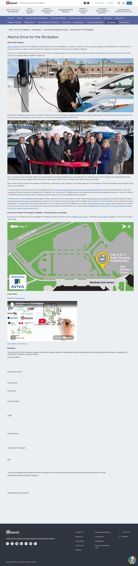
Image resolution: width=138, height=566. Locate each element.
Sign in (129, 3)
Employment (119, 18)
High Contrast (99, 3)
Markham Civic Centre (80, 217)
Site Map (78, 550)
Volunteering (124, 22)
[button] (132, 560)
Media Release (19, 298)
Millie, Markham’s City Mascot (48, 22)
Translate (110, 3)
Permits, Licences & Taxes (83, 11)
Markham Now (29, 22)
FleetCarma (105, 206)
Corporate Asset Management (36, 18)
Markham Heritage (14, 22)
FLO (37, 208)
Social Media (80, 541)
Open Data (66, 22)
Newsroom (79, 537)
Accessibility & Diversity (102, 532)
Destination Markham (58, 18)
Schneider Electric (94, 206)
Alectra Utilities (12, 47)
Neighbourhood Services (66, 11)
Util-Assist (114, 206)
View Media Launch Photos (17, 344)
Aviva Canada (106, 203)
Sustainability (111, 22)
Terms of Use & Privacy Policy (102, 546)
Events (19, 18)
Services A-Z (80, 545)
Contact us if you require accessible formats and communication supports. (30, 538)
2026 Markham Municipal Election (123, 11)
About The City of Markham (12, 11)
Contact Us (79, 532)
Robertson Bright (125, 206)
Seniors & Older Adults (95, 22)
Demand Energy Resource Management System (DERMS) (79, 190)
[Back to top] (122, 562)
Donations (108, 18)
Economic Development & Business (102, 11)
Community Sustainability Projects (55, 30)
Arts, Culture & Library (29, 11)
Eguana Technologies (24, 208)
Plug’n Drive (11, 208)
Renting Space (78, 22)
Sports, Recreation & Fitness (47, 11)
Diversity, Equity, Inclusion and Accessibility (85, 18)
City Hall (11, 18)
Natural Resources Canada (98, 199)
